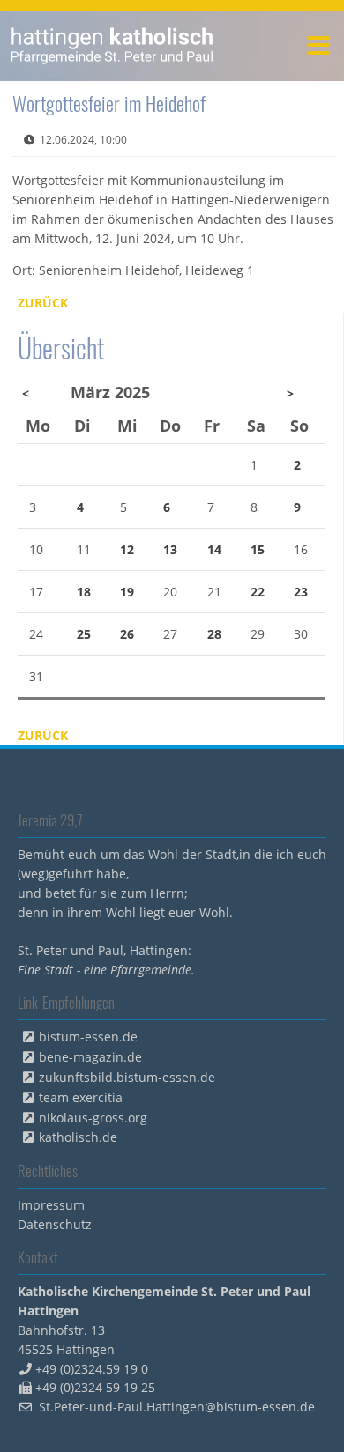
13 (170, 549)
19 (127, 591)
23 (301, 591)
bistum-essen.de (88, 1036)
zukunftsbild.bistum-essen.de (127, 1077)
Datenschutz (55, 1224)
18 (84, 591)
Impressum (51, 1204)
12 (127, 549)
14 (214, 549)
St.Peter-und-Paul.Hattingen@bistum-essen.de (177, 1406)
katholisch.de (78, 1137)
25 (84, 634)
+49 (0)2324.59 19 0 (91, 1368)
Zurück (43, 302)
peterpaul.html (112, 46)
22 (258, 591)
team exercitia (81, 1097)
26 (127, 634)
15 (258, 549)
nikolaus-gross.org (93, 1117)
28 (214, 634)
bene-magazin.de (90, 1056)
